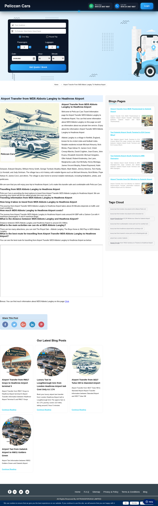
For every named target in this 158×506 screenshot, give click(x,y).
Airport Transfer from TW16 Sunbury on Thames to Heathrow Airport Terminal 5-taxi (131, 243)
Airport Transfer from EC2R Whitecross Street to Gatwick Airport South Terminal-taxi (130, 219)
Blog (145, 492)
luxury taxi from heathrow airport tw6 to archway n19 (126, 228)
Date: (14, 54)
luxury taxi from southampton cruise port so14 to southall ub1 (129, 224)
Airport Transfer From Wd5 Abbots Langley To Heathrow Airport (84, 84)
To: (16, 31)
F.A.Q (86, 492)
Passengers (22, 42)
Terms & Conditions (131, 492)
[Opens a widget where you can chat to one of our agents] (149, 502)
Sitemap (96, 492)
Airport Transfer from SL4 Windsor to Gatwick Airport (131, 179)
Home (56, 84)
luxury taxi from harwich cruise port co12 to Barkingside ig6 (128, 233)
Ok (126, 503)
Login (147, 6)
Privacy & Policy (110, 492)
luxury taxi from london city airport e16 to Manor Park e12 (128, 209)
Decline (134, 503)
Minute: (55, 54)
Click (67, 301)
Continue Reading (9, 410)
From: (17, 25)
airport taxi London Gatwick (118, 238)
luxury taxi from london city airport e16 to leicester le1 (127, 214)
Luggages (49, 42)
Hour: (40, 54)
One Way (25, 37)
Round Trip (53, 37)
